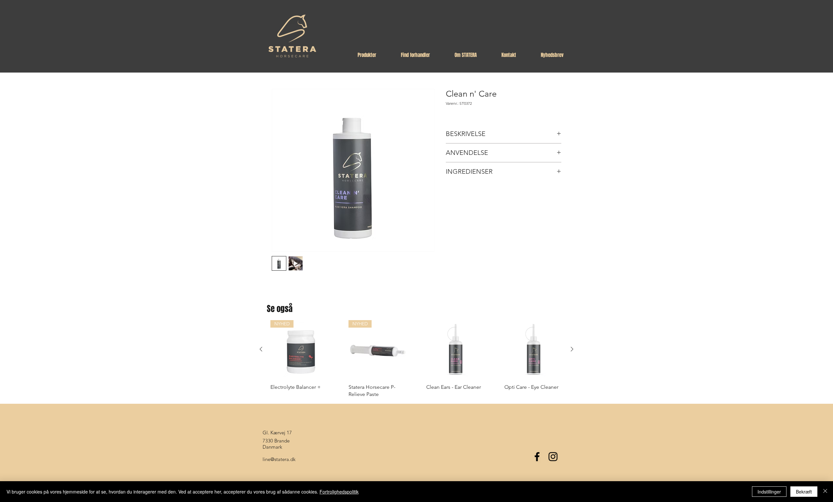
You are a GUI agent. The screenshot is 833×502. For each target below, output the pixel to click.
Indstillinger (769, 491)
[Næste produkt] (572, 349)
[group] (416, 359)
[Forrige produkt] (261, 349)
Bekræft (804, 491)
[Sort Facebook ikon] (537, 457)
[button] (367, 55)
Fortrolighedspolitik (339, 491)
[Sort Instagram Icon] (553, 457)
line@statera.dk (279, 459)
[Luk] (825, 491)
